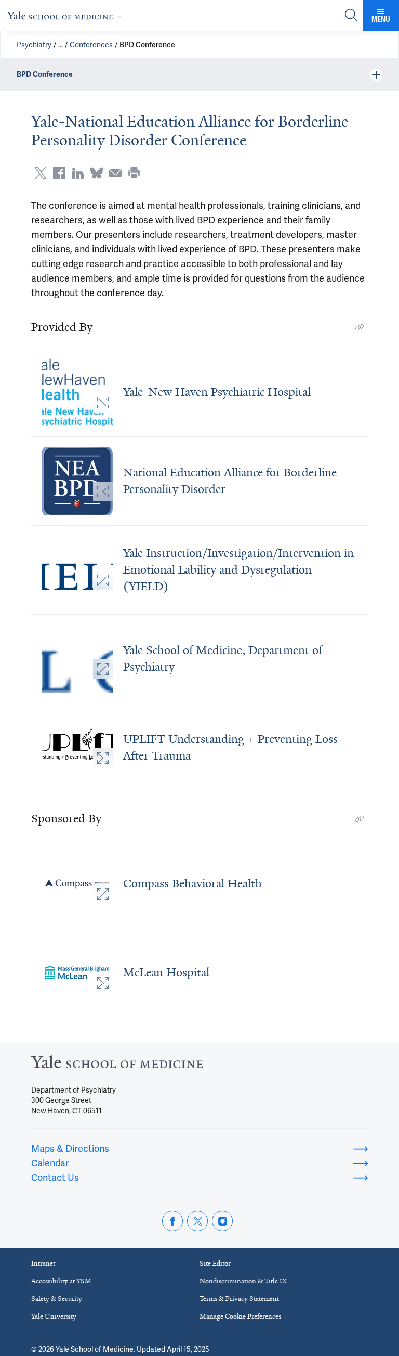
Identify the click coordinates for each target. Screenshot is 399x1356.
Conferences (91, 44)
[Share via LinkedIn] (78, 173)
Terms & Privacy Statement (239, 1298)
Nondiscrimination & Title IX (243, 1281)
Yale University (53, 1316)
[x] (197, 1221)
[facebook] (172, 1221)
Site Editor (215, 1263)
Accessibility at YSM (61, 1281)
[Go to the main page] (67, 15)
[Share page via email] (115, 173)
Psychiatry (34, 44)
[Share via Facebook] (59, 173)
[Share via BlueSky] (96, 173)
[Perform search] (351, 16)
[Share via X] (40, 173)
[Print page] (134, 173)
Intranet (43, 1263)
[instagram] (222, 1221)
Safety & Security (56, 1298)
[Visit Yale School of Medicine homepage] (117, 1065)
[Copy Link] (359, 327)
